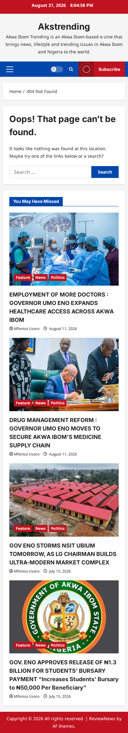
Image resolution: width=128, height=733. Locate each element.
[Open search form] (71, 69)
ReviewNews (102, 718)
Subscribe (109, 69)
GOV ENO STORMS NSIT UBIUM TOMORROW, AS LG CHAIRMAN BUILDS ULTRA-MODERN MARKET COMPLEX (63, 554)
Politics (58, 277)
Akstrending (64, 26)
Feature (23, 277)
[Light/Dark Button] (57, 69)
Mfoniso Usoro (26, 328)
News (40, 277)
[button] (9, 69)
